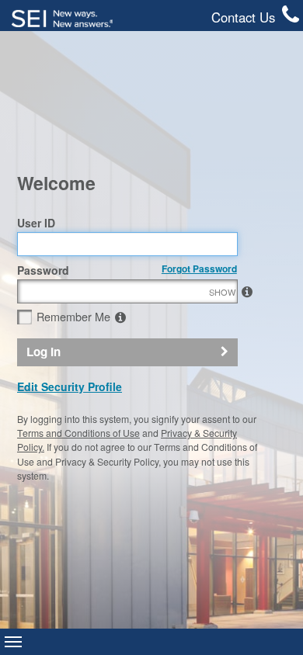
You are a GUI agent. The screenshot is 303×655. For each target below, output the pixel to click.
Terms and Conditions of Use (78, 432)
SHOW (245, 292)
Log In (43, 351)
